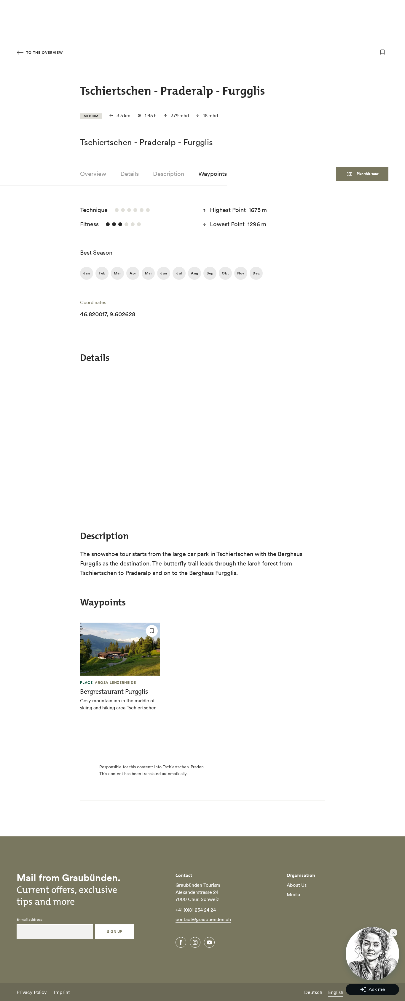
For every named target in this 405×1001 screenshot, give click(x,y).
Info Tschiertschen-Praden (179, 766)
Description (168, 174)
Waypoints (212, 174)
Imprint (62, 992)
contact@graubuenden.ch (203, 919)
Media (293, 894)
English (335, 992)
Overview (93, 174)
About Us (297, 885)
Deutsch (313, 992)
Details (129, 174)
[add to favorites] (382, 52)
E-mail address (29, 919)
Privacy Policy (32, 992)
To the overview (44, 52)
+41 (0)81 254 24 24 (196, 910)
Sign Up (114, 931)
